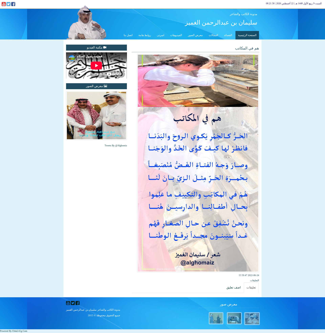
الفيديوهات (176, 35)
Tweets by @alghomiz (116, 145)
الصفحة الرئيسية (247, 35)
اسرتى (160, 35)
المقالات (213, 35)
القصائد (228, 35)
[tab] (251, 287)
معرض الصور (195, 35)
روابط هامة (144, 35)
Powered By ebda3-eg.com (13, 331)
